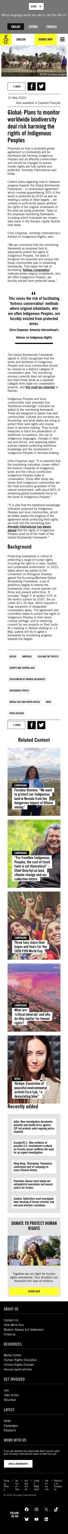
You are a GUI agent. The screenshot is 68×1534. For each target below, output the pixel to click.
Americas (27, 656)
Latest (9, 1409)
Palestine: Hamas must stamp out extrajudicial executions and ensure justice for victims (33, 1184)
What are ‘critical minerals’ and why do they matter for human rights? (32, 1016)
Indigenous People (19, 690)
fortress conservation (36, 270)
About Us (11, 1308)
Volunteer (10, 1400)
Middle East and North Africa (24, 701)
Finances (9, 1334)
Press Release (16, 713)
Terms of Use (17, 1485)
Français (51, 26)
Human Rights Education (20, 1360)
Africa (12, 656)
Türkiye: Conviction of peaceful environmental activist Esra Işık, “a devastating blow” (30, 1090)
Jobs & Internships (18, 1463)
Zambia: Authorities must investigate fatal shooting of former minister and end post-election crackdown (34, 1202)
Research (10, 1430)
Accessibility (26, 1485)
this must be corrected (40, 387)
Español (33, 26)
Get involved (14, 1379)
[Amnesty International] (5, 39)
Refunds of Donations (58, 1485)
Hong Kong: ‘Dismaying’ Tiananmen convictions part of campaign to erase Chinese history (33, 1167)
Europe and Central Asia (22, 667)
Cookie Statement (36, 1485)
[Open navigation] (62, 39)
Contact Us (11, 1320)
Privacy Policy (6, 1485)
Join (6, 1390)
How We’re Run (14, 1325)
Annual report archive (18, 1369)
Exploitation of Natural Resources (27, 679)
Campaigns (20, 785)
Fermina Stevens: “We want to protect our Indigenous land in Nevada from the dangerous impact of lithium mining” (33, 798)
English (15, 26)
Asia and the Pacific (48, 656)
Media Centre (12, 1355)
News (48, 701)
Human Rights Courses (19, 1364)
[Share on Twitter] (41, 86)
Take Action (11, 1395)
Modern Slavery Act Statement (23, 1329)
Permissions (47, 1485)
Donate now (34, 1291)
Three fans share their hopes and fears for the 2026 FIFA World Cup (30, 946)
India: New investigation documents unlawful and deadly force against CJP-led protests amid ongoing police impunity (34, 1126)
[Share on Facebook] (32, 86)
